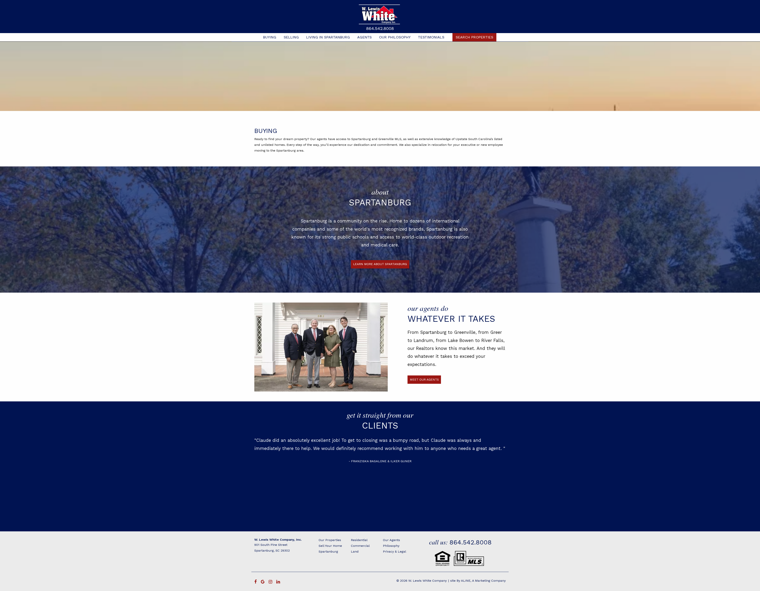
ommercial (361, 546)
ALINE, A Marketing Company (483, 580)
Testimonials (431, 37)
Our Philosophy (395, 37)
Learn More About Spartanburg (380, 264)
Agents (364, 37)
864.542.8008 (380, 28)
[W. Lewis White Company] (380, 14)
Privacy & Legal (394, 551)
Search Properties (474, 37)
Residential (359, 540)
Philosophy (391, 546)
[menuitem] (269, 37)
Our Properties (330, 540)
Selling (291, 37)
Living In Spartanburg (328, 37)
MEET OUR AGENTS (424, 379)
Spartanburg (328, 551)
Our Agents (391, 540)
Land (355, 551)
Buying (269, 37)
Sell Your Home (330, 546)
